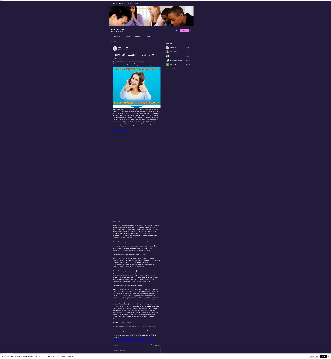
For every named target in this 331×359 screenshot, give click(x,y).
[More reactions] (119, 345)
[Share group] (191, 30)
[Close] (329, 356)
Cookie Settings (313, 356)
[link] (117, 36)
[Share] (159, 47)
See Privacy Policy (69, 356)
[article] (136, 199)
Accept (323, 356)
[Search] (176, 30)
